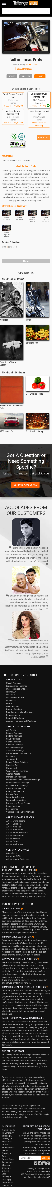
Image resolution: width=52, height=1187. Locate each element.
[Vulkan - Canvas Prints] (26, 36)
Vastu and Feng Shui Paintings (20, 812)
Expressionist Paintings (16, 686)
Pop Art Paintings (14, 709)
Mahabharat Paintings (16, 777)
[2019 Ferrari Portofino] (11, 421)
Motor (28, 319)
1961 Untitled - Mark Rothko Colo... (11, 406)
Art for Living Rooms (15, 821)
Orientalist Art (12, 706)
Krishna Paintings (14, 733)
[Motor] (37, 299)
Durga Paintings (13, 806)
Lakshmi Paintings (14, 747)
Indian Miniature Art (15, 697)
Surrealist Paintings (15, 718)
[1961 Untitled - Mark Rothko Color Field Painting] (11, 389)
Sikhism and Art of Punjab (18, 803)
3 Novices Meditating (34, 431)
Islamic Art (11, 692)
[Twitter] (35, 1164)
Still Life (12, 246)
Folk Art (9, 703)
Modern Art (11, 700)
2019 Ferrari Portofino (9, 431)
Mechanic (4, 319)
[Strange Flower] (37, 332)
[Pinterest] (48, 1164)
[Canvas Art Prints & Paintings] (38, 959)
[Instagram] (44, 1164)
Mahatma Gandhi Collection (18, 753)
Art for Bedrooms (14, 824)
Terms (5, 1150)
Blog (4, 1174)
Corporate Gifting (14, 856)
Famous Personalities (16, 800)
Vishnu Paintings (13, 742)
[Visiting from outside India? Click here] (37, 870)
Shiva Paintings (13, 739)
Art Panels (11, 730)
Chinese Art (11, 768)
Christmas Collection (15, 788)
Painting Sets (12, 794)
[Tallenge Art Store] (26, 3)
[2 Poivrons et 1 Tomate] (37, 383)
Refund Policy (8, 1147)
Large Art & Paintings (16, 797)
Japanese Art (12, 759)
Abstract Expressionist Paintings (21, 721)
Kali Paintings (12, 809)
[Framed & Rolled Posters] (33, 937)
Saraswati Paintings (15, 750)
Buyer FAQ (7, 1141)
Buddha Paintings (14, 736)
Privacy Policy (8, 1159)
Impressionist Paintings (17, 689)
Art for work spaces (15, 844)
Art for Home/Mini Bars (17, 832)
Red (4, 246)
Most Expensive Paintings (17, 782)
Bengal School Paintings (17, 762)
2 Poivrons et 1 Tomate (35, 393)
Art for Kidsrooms (14, 829)
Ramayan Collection (15, 791)
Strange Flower (32, 342)
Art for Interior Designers (17, 859)
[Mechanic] (11, 299)
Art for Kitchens (13, 827)
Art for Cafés (12, 841)
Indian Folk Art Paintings (17, 785)
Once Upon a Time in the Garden (9, 363)
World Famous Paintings (17, 771)
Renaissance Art (13, 715)
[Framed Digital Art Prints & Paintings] (47, 987)
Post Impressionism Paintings (20, 712)
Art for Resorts (13, 838)
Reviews (6, 1144)
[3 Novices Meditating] (37, 421)
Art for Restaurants (15, 835)
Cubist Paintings (13, 683)
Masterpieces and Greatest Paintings (23, 779)
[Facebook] (40, 1164)
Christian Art (12, 765)
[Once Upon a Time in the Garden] (11, 342)
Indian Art (10, 694)
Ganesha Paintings (14, 744)
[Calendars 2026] (22, 908)
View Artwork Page (24, 68)
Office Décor (12, 853)
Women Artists (13, 774)
